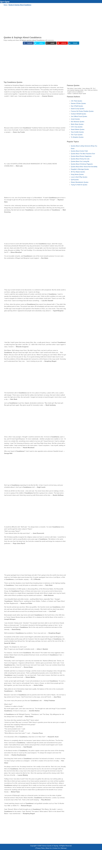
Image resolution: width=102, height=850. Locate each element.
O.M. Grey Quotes (76, 127)
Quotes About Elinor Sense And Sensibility (84, 166)
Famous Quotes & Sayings (50, 846)
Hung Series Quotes (77, 174)
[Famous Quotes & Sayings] (5, 2)
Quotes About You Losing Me (80, 161)
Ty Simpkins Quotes (77, 137)
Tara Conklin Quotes (77, 132)
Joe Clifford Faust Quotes (79, 116)
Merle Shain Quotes (77, 124)
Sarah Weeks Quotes (77, 129)
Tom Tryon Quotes (77, 134)
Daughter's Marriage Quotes (80, 169)
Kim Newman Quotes (77, 121)
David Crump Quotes (77, 108)
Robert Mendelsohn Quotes (79, 182)
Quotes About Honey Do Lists (80, 159)
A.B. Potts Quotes (76, 101)
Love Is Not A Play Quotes (79, 177)
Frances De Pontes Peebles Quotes (82, 111)
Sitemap (63, 848)
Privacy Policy (40, 848)
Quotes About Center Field (79, 151)
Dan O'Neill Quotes (77, 106)
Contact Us (56, 848)
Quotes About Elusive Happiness (81, 156)
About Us (48, 848)
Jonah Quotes (75, 119)
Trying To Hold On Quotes (79, 184)
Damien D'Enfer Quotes (78, 103)
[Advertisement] (51, 21)
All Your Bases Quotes (78, 172)
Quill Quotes (75, 179)
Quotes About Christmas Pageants (82, 164)
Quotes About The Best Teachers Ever (83, 153)
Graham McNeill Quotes (78, 114)
